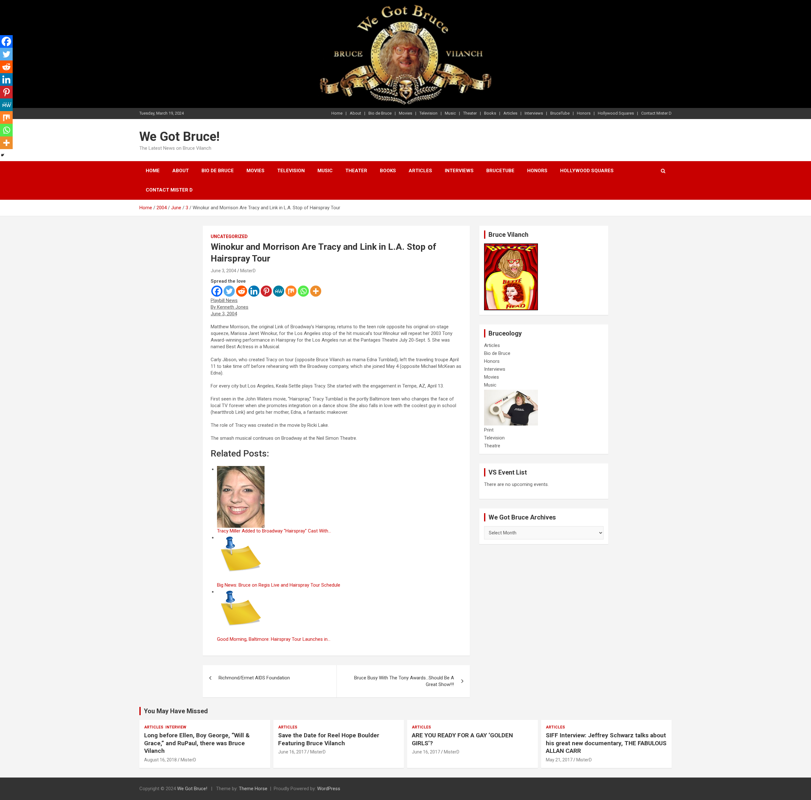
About (355, 113)
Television (428, 113)
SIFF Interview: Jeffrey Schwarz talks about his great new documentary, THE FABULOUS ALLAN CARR (606, 743)
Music (450, 113)
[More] (315, 291)
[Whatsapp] (303, 291)
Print (489, 430)
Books (490, 113)
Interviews (534, 113)
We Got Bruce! (179, 136)
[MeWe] (278, 291)
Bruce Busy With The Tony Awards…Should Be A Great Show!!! (404, 681)
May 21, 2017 (559, 759)
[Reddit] (241, 291)
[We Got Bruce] (511, 246)
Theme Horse (253, 788)
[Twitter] (229, 291)
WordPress (328, 788)
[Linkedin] (253, 291)
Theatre (492, 446)
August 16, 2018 (160, 759)
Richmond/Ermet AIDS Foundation (254, 678)
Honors (584, 113)
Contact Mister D (656, 113)
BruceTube (560, 113)
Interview (175, 727)
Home (336, 113)
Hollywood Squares (616, 113)
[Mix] (291, 291)
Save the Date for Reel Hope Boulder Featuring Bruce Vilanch (328, 739)
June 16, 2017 (292, 751)
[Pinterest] (266, 291)
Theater (470, 113)
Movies (405, 113)
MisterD (248, 270)
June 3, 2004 (223, 270)
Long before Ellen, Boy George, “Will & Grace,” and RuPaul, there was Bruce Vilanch (197, 743)
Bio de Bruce (380, 113)
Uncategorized (229, 236)
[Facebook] (216, 291)
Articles (510, 113)
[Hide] (2, 155)
